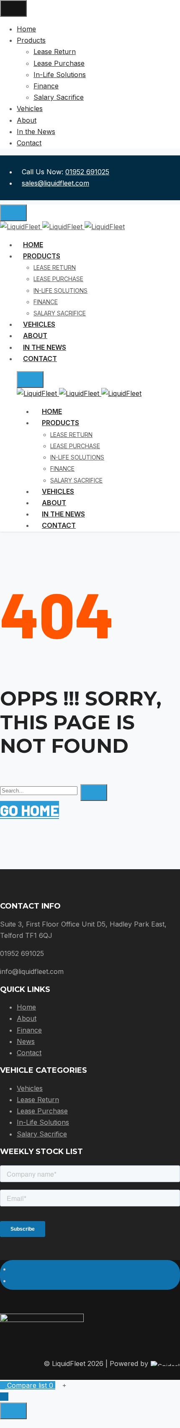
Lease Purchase (42, 1111)
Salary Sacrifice (42, 1134)
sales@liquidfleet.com (55, 183)
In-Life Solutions (43, 1122)
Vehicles (30, 1088)
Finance (29, 1030)
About (26, 1018)
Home (26, 1007)
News (26, 1041)
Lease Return (38, 1099)
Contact (29, 1052)
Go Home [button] (29, 810)
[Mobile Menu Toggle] (13, 8)
